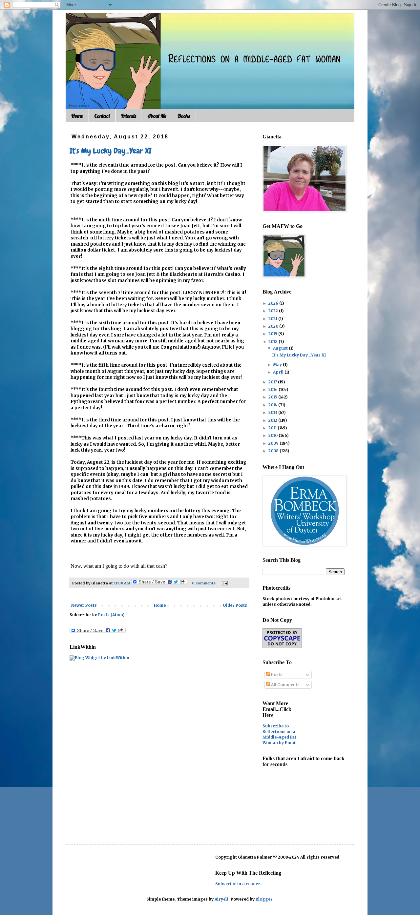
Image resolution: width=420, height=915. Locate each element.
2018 (273, 341)
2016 (273, 389)
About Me (156, 115)
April (278, 372)
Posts (276, 674)
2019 (273, 333)
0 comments (204, 583)
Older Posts (235, 605)
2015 (273, 397)
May (278, 364)
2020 (273, 326)
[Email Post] (224, 583)
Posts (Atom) (111, 614)
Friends (128, 115)
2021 (273, 318)
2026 (273, 303)
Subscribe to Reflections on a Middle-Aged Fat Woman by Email (279, 734)
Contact (102, 115)
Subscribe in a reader (237, 883)
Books (184, 115)
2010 (273, 435)
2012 (273, 420)
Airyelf (221, 899)
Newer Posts (84, 605)
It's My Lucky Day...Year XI (110, 151)
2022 (273, 310)
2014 (273, 404)
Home (77, 115)
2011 (273, 427)
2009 (274, 443)
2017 (273, 381)
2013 (273, 412)
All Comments (285, 684)
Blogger (264, 899)
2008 (274, 450)
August (281, 348)
